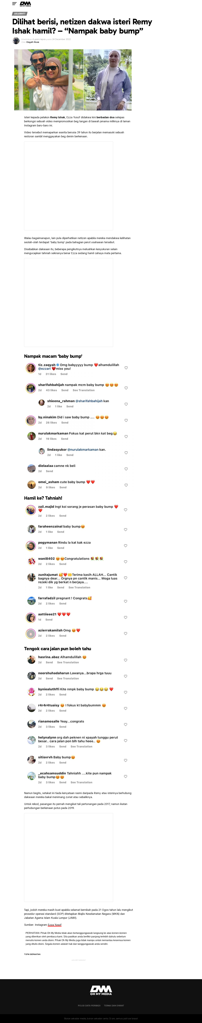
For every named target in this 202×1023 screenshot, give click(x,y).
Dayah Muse (32, 42)
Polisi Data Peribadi (89, 1005)
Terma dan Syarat (114, 1005)
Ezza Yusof (55, 924)
